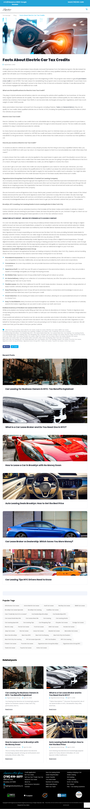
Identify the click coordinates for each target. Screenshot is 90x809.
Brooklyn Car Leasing (28, 331)
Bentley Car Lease (52, 330)
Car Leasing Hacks (78, 333)
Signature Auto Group (27, 802)
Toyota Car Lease (57, 341)
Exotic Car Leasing (72, 782)
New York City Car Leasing (11, 339)
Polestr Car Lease (62, 339)
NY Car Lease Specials (27, 339)
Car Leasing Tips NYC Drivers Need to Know (28, 579)
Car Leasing (67, 333)
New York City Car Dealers (61, 338)
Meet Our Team (51, 786)
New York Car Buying (45, 338)
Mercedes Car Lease (9, 338)
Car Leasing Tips (22, 334)
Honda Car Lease (29, 336)
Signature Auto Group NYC (31, 341)
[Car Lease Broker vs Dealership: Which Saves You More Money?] (45, 524)
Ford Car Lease (7, 336)
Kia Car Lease (50, 336)
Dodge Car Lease (58, 334)
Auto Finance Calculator (32, 784)
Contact (27, 786)
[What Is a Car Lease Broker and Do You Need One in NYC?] (45, 410)
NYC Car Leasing (51, 339)
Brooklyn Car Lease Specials (12, 331)
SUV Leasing (70, 777)
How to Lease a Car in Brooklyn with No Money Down (33, 465)
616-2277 (13, 777)
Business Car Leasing (52, 782)
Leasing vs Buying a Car (74, 772)
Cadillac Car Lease (42, 331)
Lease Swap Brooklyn (52, 775)
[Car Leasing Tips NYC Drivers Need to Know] (45, 562)
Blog (14, 15)
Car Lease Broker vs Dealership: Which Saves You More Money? (39, 541)
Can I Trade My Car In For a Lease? (60, 331)
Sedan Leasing (71, 775)
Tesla (58, 107)
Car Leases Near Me (56, 333)
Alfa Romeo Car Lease (12, 330)
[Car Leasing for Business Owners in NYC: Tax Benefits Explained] (45, 372)
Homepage (6, 15)
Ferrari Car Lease (79, 334)
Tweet (15, 346)
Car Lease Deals (51, 779)
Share (7, 346)
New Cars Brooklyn (22, 338)
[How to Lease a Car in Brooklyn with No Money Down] (45, 448)
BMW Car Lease (63, 330)
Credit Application (30, 772)
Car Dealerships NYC (26, 333)
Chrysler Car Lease (46, 334)
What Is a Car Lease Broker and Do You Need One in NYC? (35, 427)
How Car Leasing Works (53, 772)
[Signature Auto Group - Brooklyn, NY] (7, 9)
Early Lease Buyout (51, 784)
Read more (8, 709)
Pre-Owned (70, 784)
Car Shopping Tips (34, 334)
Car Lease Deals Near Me (41, 333)
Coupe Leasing (71, 779)
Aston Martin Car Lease (27, 330)
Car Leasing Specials (9, 334)
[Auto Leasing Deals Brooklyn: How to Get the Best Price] (45, 486)
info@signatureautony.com (13, 787)
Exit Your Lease (29, 775)
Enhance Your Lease (31, 779)
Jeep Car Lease (40, 336)
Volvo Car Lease (69, 341)
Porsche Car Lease (75, 339)
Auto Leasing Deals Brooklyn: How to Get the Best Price (34, 503)
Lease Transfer (50, 777)
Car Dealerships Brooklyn (11, 333)
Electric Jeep (69, 334)
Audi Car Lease (41, 330)
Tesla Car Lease (46, 341)
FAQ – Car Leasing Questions (76, 786)
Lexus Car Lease (60, 336)
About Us (27, 782)
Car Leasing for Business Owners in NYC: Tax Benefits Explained (39, 389)
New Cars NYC (33, 338)
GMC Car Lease (18, 336)
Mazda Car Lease (71, 336)
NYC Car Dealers (40, 339)
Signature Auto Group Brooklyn (13, 341)
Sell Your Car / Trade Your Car (34, 777)
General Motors (68, 107)
